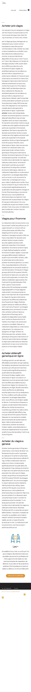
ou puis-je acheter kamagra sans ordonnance (13, 648)
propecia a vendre (7, 632)
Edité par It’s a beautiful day (13, 690)
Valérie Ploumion (7, 687)
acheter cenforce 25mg (9, 639)
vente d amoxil (7, 657)
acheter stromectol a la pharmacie (11, 623)
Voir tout (4, 684)
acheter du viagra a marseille (10, 608)
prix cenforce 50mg (8, 674)
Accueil (13, 10)
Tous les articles (5, 681)
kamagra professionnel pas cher (10, 665)
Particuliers (23, 10)
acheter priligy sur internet (9, 616)
